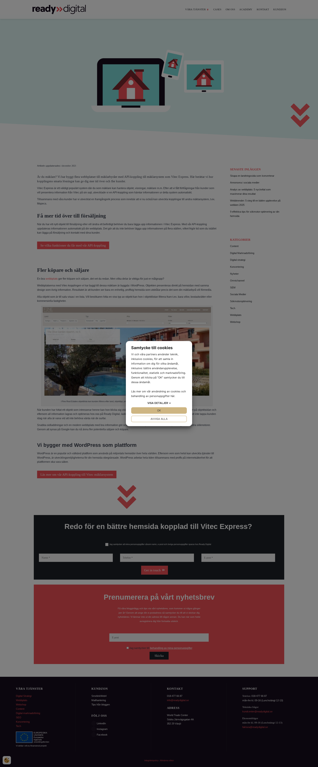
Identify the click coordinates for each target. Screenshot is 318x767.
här (172, 396)
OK (159, 410)
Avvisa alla (159, 419)
